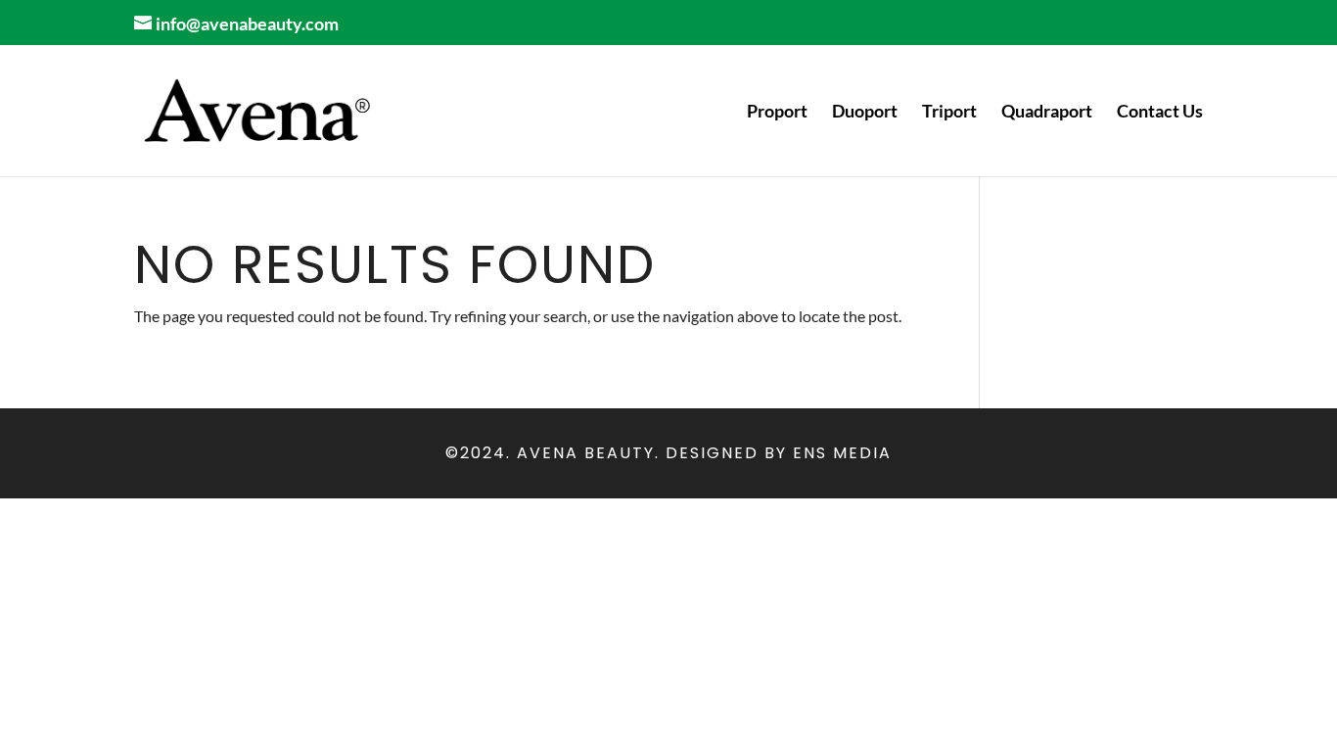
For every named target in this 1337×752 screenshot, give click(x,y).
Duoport (865, 112)
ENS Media (842, 453)
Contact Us (1160, 112)
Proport (777, 112)
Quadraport (1046, 112)
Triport (949, 112)
